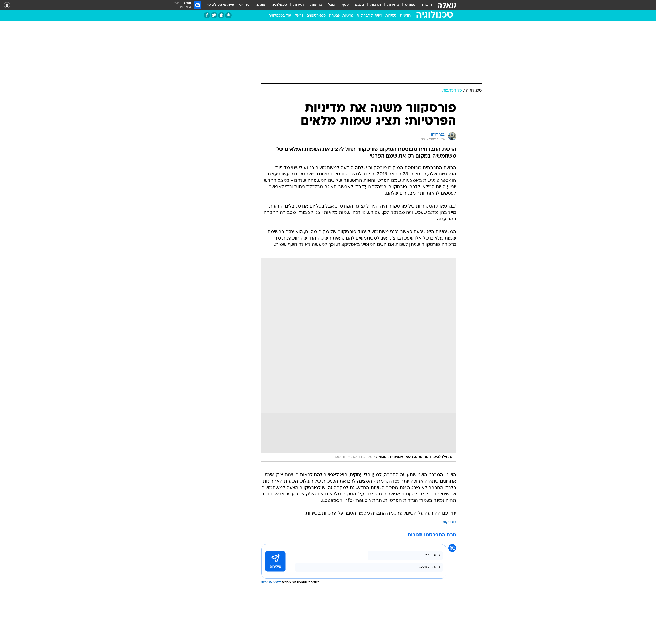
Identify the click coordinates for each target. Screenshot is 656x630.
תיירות (298, 5)
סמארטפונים (316, 15)
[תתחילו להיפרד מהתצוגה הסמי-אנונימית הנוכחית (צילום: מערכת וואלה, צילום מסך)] (358, 360)
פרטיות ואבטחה (341, 15)
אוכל (332, 5)
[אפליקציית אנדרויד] (228, 15)
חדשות (428, 5)
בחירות (393, 5)
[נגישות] (7, 5)
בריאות (316, 5)
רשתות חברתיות (369, 15)
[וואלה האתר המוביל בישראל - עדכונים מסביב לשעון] (447, 5)
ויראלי (298, 15)
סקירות (390, 15)
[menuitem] (425, 5)
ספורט (410, 5)
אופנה (260, 5)
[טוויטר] (214, 15)
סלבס (359, 5)
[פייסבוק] (207, 15)
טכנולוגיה (279, 5)
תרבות (375, 5)
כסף (345, 5)
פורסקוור (449, 522)
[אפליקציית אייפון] (221, 15)
